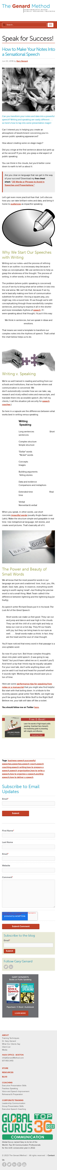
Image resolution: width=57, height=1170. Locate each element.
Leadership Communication (13, 1103)
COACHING (7, 1082)
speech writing (19, 767)
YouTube (24, 1164)
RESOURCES (7, 1072)
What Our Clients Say (11, 1044)
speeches (17, 764)
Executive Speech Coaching (14, 1109)
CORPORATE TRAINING (12, 1100)
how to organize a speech (22, 774)
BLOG (4, 1077)
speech (37, 310)
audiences (16, 204)
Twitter (6, 967)
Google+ (19, 1164)
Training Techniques (10, 1038)
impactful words (19, 515)
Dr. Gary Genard (9, 1041)
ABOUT (5, 1035)
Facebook (4, 1164)
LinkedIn (11, 967)
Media (4, 1050)
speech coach (29, 764)
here (36, 707)
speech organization (20, 770)
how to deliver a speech (21, 777)
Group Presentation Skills (13, 1106)
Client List (6, 1047)
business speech (16, 760)
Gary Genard (22, 61)
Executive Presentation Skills (14, 1085)
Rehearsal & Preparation (12, 1094)
